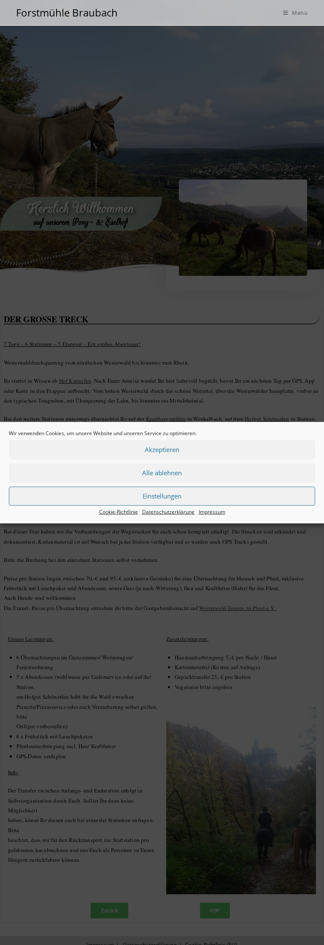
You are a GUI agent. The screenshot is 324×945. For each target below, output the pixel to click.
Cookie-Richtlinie (118, 511)
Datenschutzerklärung (168, 511)
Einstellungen (162, 496)
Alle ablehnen (162, 472)
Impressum (212, 511)
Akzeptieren (162, 449)
